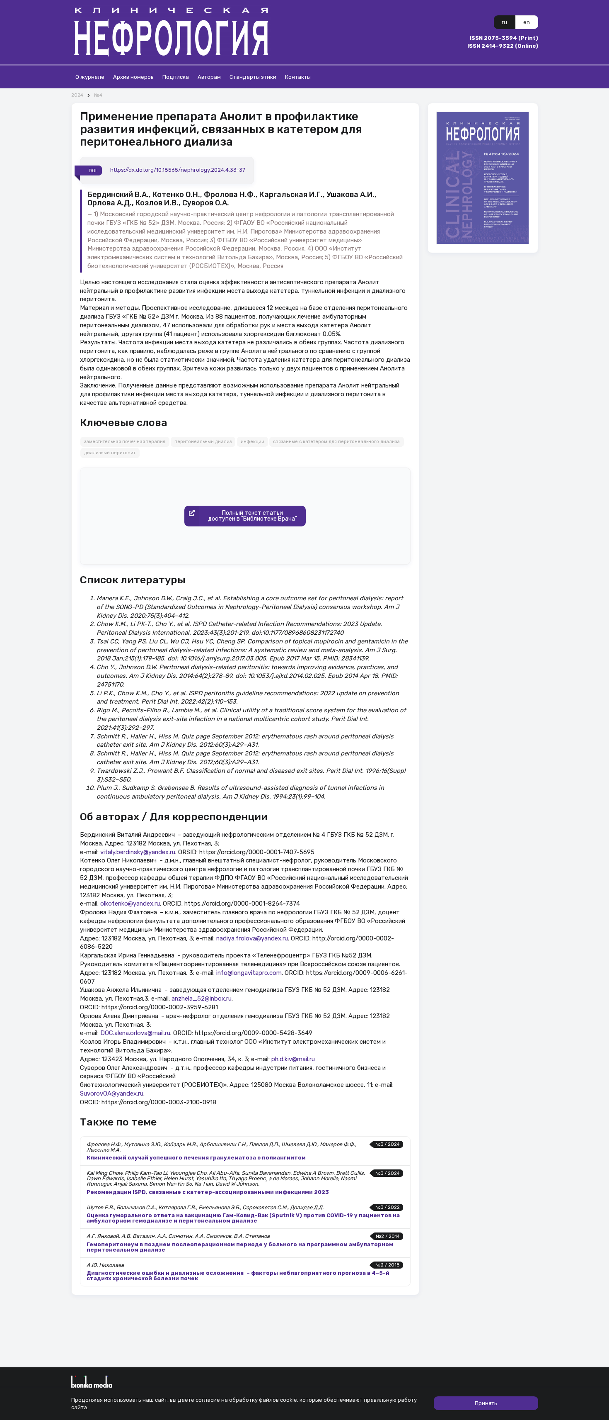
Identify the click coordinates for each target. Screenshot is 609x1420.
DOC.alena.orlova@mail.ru (135, 1033)
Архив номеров (133, 77)
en (526, 22)
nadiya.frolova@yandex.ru (252, 938)
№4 (98, 95)
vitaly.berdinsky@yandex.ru (137, 852)
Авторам (209, 77)
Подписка (175, 77)
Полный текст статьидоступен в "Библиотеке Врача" (252, 515)
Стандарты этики (253, 77)
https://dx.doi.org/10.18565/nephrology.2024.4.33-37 (177, 170)
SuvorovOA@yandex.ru (111, 1093)
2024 (77, 95)
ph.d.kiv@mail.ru (293, 1059)
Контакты (298, 77)
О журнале (89, 77)
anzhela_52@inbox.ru (202, 998)
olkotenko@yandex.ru (130, 903)
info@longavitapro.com (249, 973)
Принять (486, 1403)
